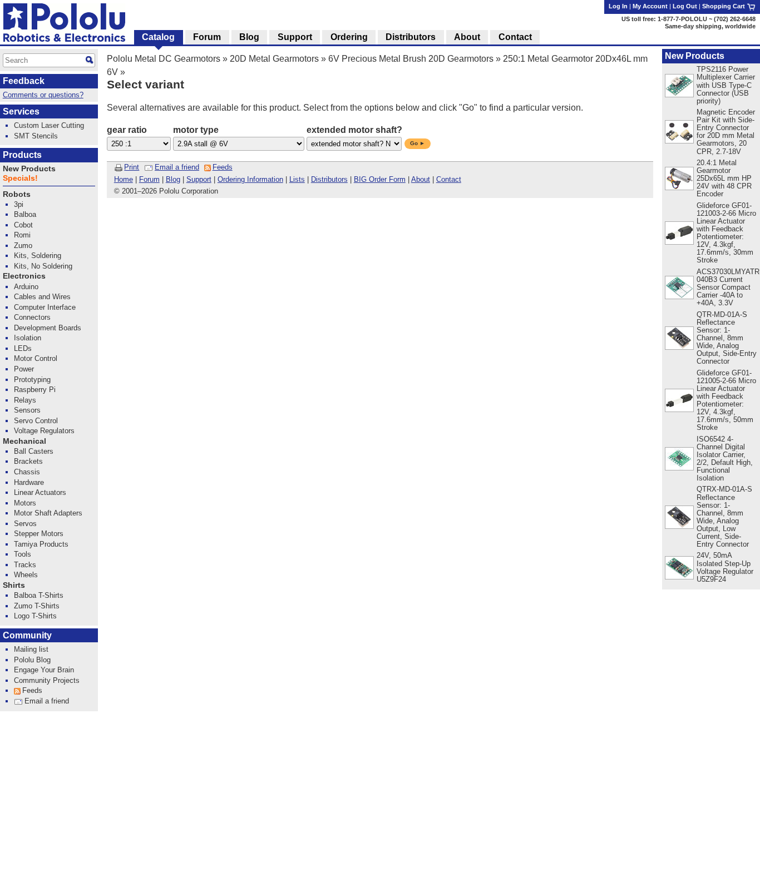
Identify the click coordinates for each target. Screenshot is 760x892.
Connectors (32, 317)
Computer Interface (45, 307)
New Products (694, 56)
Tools (22, 554)
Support (198, 179)
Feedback (24, 81)
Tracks (25, 565)
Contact (448, 179)
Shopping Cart (724, 6)
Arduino (26, 287)
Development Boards (47, 328)
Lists (297, 179)
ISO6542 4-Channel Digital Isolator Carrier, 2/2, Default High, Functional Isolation (725, 458)
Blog (173, 179)
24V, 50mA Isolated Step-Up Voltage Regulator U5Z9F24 (725, 567)
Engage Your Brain (44, 670)
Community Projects (47, 680)
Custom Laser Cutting (49, 125)
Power (24, 369)
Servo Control (36, 421)
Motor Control (35, 358)
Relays (25, 400)
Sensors (27, 410)
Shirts (14, 585)
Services (21, 111)
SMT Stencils (36, 136)
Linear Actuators (40, 492)
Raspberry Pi (35, 389)
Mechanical (24, 441)
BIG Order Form (380, 179)
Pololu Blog (32, 660)
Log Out (685, 6)
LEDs (23, 348)
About (420, 179)
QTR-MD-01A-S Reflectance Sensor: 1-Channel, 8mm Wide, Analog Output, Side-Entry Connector (727, 337)
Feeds (223, 167)
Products (22, 155)
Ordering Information (250, 179)
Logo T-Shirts (35, 616)
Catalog (158, 37)
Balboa (25, 214)
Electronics (24, 276)
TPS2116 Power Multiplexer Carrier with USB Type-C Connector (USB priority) (726, 85)
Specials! (20, 178)
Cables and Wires (42, 297)
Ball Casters (33, 451)
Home (123, 179)
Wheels (26, 575)
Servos (25, 523)
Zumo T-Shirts (37, 606)
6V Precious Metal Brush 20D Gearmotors (410, 58)
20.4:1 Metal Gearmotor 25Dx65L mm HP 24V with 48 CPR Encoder (724, 178)
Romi (22, 235)
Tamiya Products (41, 544)
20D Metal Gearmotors (274, 58)
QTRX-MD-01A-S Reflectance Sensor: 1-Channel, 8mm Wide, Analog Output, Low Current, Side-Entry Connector (724, 516)
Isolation (27, 338)
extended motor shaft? (354, 130)
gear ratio (127, 130)
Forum (149, 179)
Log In (618, 6)
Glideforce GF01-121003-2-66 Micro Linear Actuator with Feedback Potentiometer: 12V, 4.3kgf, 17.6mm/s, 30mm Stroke (726, 233)
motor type (196, 130)
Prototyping (32, 379)
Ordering (349, 37)
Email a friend (177, 167)
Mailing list (31, 649)
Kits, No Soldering (43, 266)
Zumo (23, 245)
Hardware (29, 482)
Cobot (23, 225)
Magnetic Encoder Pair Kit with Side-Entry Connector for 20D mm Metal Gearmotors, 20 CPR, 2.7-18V (726, 131)
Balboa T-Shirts (38, 595)
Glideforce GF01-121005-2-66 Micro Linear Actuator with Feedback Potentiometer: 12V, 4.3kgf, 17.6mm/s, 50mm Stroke (726, 400)
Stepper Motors (38, 533)
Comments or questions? (43, 95)
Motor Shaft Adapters (48, 513)
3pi (18, 204)
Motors (25, 503)
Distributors (329, 179)
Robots (17, 194)
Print (131, 167)
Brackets (28, 461)
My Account (650, 6)
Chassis (27, 472)
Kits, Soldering (37, 255)
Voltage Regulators (44, 431)
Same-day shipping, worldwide (710, 26)
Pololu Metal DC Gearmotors (163, 58)
